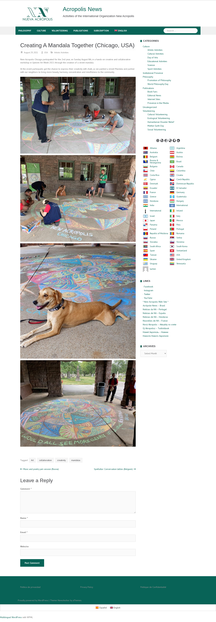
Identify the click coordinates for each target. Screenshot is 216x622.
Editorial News (154, 95)
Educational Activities (157, 61)
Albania (153, 148)
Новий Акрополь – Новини (155, 332)
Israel (152, 216)
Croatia (179, 175)
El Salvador (181, 188)
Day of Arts (153, 57)
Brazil (179, 162)
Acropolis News (82, 9)
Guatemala (181, 197)
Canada (179, 166)
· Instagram (148, 290)
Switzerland (181, 251)
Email (23, 532)
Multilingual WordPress (11, 617)
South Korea (181, 246)
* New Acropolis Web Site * (155, 301)
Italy (178, 216)
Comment (25, 488)
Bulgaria (153, 166)
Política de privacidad (30, 587)
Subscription (101, 30)
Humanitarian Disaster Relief (161, 122)
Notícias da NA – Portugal (155, 309)
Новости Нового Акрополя (155, 335)
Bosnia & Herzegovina (155, 161)
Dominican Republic (185, 184)
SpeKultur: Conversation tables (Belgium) (113, 469)
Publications (80, 30)
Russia (153, 238)
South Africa (155, 246)
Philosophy (24, 30)
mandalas (75, 460)
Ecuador (153, 188)
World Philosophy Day (158, 84)
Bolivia (179, 157)
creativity (61, 460)
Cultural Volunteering (157, 114)
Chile (152, 171)
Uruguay (153, 264)
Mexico (179, 220)
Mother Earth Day (156, 125)
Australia (154, 152)
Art (32, 460)
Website (24, 546)
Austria (179, 152)
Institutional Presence (153, 73)
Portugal (180, 229)
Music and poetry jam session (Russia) (41, 469)
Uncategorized (150, 107)
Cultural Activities (156, 53)
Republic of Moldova (159, 233)
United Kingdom (183, 259)
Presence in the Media (158, 103)
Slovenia (180, 242)
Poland (153, 229)
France (153, 192)
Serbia (179, 238)
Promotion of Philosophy (159, 80)
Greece (153, 197)
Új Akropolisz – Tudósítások (156, 328)
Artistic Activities (61, 52)
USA (46, 52)
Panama (153, 225)
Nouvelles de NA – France (155, 320)
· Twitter (146, 294)
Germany (180, 192)
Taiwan (153, 255)
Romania (180, 233)
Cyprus (153, 179)
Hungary (180, 201)
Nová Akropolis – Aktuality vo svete (159, 324)
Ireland (179, 211)
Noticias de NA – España (154, 313)
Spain (152, 251)
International (182, 205)
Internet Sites (154, 99)
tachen (153, 269)
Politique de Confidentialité (153, 587)
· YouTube (147, 298)
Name (24, 518)
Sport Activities (155, 68)
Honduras (154, 201)
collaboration (45, 460)
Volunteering (60, 30)
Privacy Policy (86, 587)
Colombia (180, 171)
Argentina (180, 148)
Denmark (154, 184)
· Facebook (148, 286)
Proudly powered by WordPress (33, 600)
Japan (152, 220)
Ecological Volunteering (159, 118)
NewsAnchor (63, 600)
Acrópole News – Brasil (154, 305)
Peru (178, 225)
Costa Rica (154, 175)
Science (151, 65)
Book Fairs (152, 91)
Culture (41, 30)
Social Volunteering (157, 129)
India (152, 205)
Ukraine (153, 259)
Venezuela (181, 264)
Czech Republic (183, 179)
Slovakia (153, 242)
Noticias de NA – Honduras (155, 317)
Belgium (153, 157)
